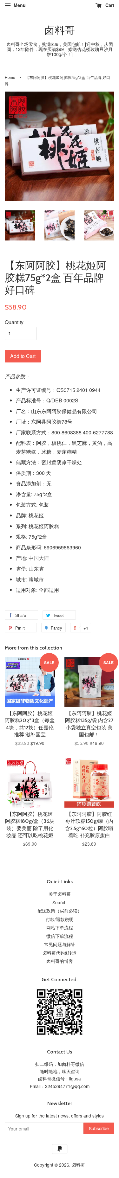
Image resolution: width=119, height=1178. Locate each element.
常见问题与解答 (59, 944)
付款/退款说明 (60, 919)
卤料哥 (59, 30)
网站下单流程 (59, 927)
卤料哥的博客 (59, 961)
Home (10, 77)
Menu (19, 5)
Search (59, 902)
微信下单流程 (59, 936)
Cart (109, 5)
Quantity (14, 322)
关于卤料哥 (60, 894)
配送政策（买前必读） (59, 910)
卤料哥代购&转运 (59, 953)
